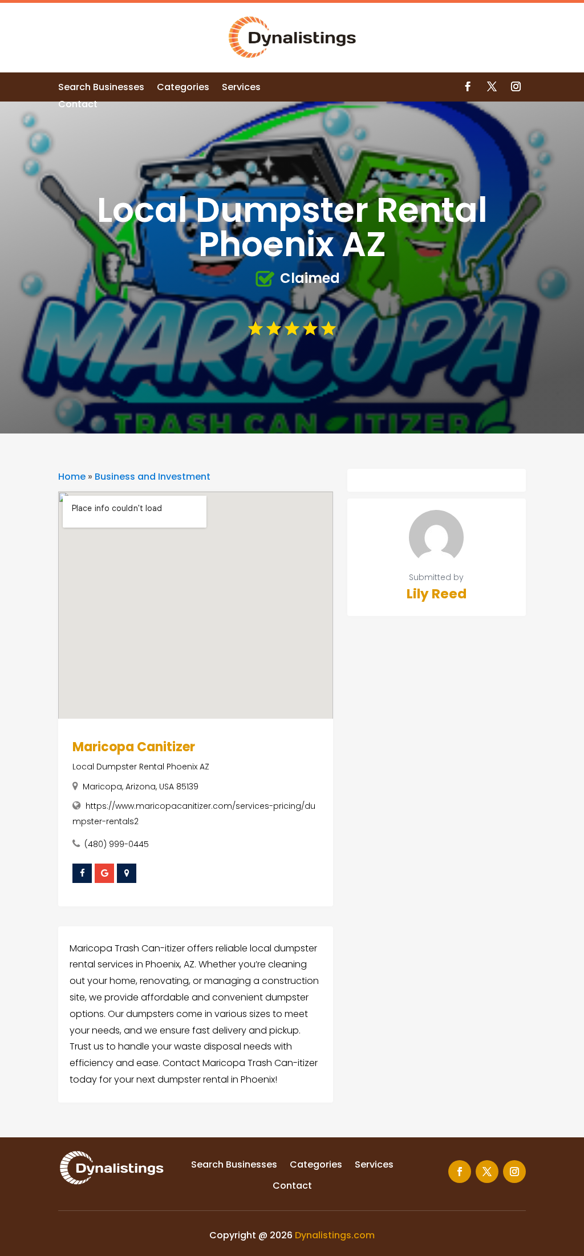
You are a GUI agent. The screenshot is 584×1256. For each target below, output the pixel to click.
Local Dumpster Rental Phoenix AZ (140, 766)
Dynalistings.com (335, 1235)
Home (72, 476)
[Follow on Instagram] (516, 86)
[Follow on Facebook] (468, 86)
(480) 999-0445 (116, 844)
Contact (78, 105)
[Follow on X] (492, 86)
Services (241, 88)
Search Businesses (101, 88)
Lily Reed (437, 594)
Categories (183, 88)
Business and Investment (152, 476)
